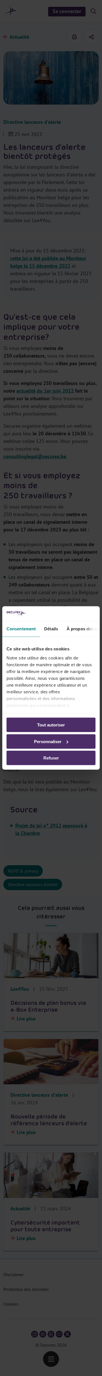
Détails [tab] (51, 628)
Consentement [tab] (21, 628)
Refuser (51, 758)
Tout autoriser (51, 724)
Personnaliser (47, 741)
